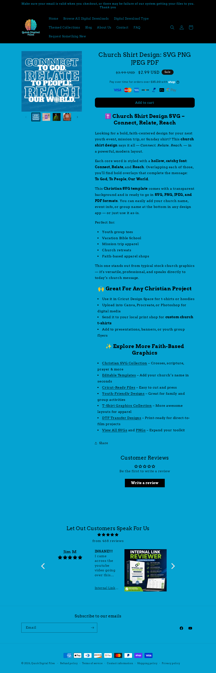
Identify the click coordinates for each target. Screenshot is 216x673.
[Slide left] (26, 117)
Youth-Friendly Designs (123, 394)
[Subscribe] (92, 628)
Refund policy (69, 663)
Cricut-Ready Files (118, 387)
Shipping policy (147, 663)
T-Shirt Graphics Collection (127, 406)
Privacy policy (171, 663)
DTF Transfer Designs (121, 418)
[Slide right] (77, 117)
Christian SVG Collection (124, 363)
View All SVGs (114, 430)
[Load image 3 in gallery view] (57, 117)
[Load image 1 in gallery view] (36, 117)
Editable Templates (119, 375)
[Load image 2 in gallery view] (46, 117)
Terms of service (92, 663)
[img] (108, 535)
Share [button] (103, 443)
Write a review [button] (144, 483)
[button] (172, 27)
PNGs (141, 430)
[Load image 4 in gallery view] (67, 117)
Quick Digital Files (43, 663)
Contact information (120, 663)
